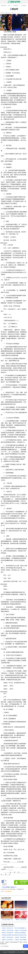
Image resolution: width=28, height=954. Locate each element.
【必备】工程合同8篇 (20, 937)
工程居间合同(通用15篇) (7, 935)
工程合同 (23, 5)
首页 (9, 5)
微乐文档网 (12, 952)
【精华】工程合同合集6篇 (11, 942)
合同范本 (15, 5)
